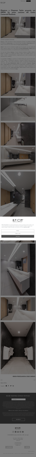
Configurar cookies (17, 233)
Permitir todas (18, 236)
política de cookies (26, 227)
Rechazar (17, 230)
